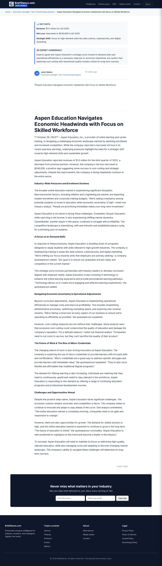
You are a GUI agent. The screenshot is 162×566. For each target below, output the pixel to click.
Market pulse (103, 4)
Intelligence (90, 4)
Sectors (47, 531)
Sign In (148, 4)
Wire (114, 4)
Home (7, 12)
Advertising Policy (129, 542)
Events (47, 542)
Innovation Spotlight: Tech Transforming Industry (33, 12)
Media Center (125, 4)
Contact (137, 4)
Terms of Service (129, 534)
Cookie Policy (128, 538)
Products (48, 538)
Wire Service (88, 531)
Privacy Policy (128, 531)
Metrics (47, 546)
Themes (47, 534)
